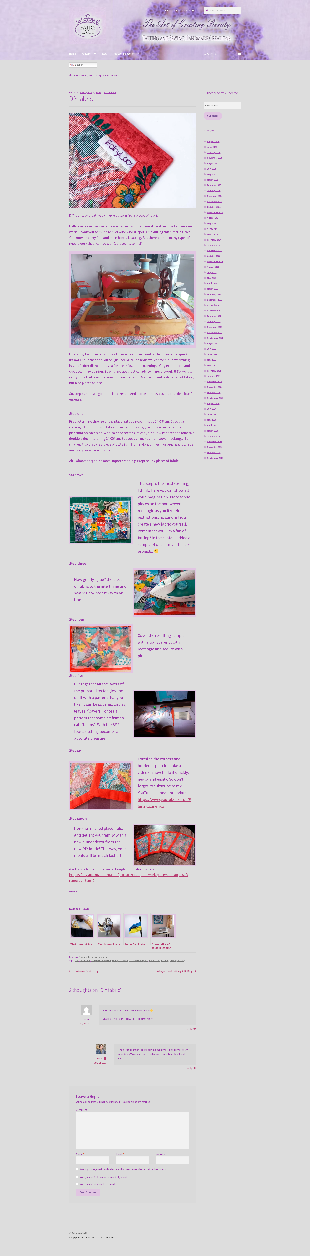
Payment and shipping (183, 10)
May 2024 (211, 223)
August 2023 (213, 267)
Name (80, 1154)
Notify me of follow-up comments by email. (103, 1177)
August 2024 (213, 217)
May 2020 (211, 419)
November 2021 (214, 332)
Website (160, 1154)
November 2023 (214, 250)
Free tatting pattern (123, 53)
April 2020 (212, 425)
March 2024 (212, 234)
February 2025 (214, 185)
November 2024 (214, 201)
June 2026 (212, 147)
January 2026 (213, 152)
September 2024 (215, 212)
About (166, 10)
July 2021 (211, 348)
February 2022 (214, 316)
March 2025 (212, 179)
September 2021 (215, 338)
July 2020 (211, 408)
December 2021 (214, 327)
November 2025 (214, 157)
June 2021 (212, 354)
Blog (104, 53)
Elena (98, 92)
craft (77, 960)
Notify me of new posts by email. (97, 1184)
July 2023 (211, 272)
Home (72, 53)
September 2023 (215, 261)
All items (87, 53)
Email (120, 1154)
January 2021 (213, 376)
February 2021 (214, 370)
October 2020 (213, 392)
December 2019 (214, 441)
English (78, 64)
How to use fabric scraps (86, 971)
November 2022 (214, 305)
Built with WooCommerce (100, 1237)
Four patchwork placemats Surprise (130, 960)
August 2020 (213, 403)
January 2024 (213, 245)
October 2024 (213, 207)
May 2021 (211, 359)
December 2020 (214, 381)
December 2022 (214, 299)
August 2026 (213, 141)
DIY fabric (85, 960)
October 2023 (213, 256)
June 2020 (212, 414)
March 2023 (212, 288)
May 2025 (211, 174)
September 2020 (215, 398)
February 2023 (214, 294)
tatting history (177, 960)
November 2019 (214, 447)
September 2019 (215, 458)
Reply (189, 1028)
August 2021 (213, 343)
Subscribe (212, 115)
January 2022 (213, 321)
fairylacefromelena (101, 960)
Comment (82, 1109)
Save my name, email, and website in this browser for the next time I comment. (123, 1169)
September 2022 (215, 310)
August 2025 (213, 163)
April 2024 (212, 228)
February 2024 (214, 239)
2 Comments (110, 92)
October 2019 (213, 452)
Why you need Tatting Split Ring (174, 971)
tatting (165, 960)
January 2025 (213, 190)
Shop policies (76, 1237)
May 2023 (211, 277)
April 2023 (212, 283)
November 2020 (214, 387)
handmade (154, 960)
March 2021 (212, 365)
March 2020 (212, 430)
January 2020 (213, 436)
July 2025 (211, 168)
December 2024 (214, 196)
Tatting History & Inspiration (94, 75)
